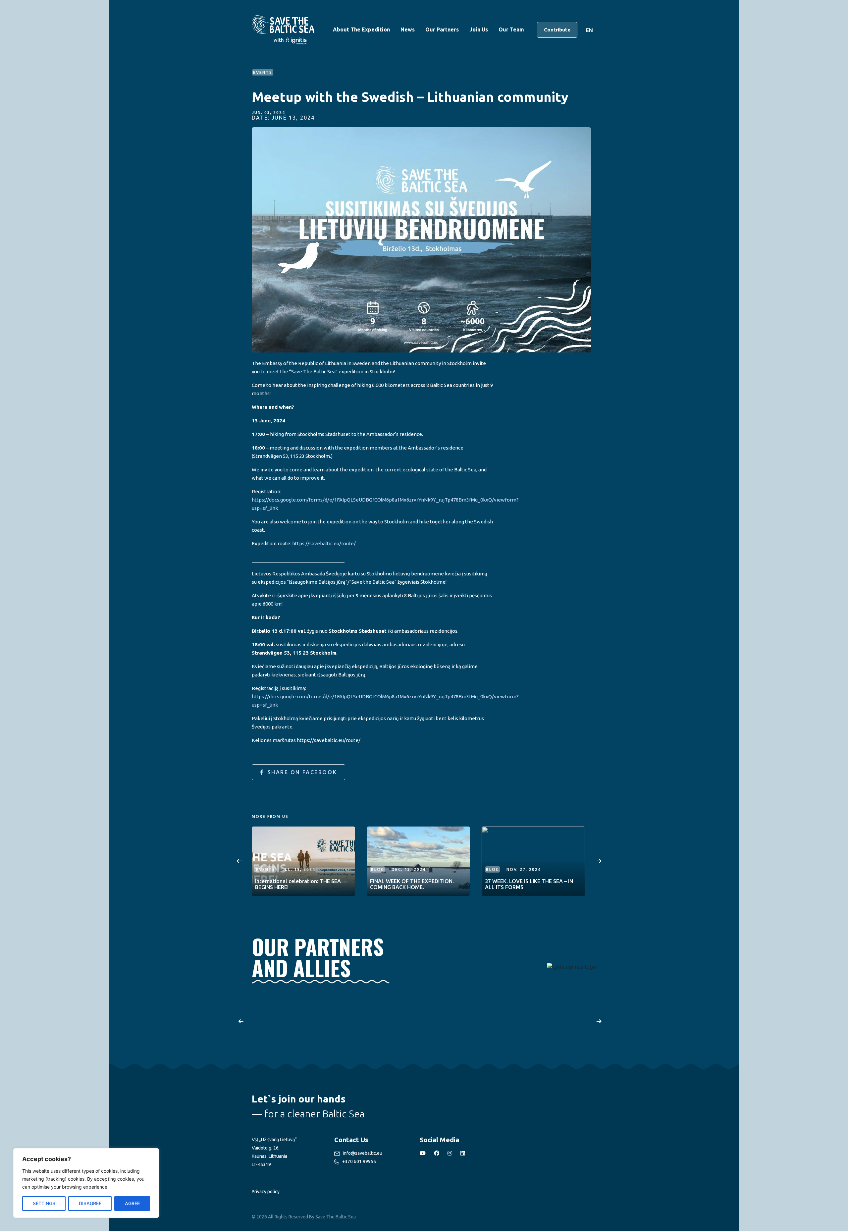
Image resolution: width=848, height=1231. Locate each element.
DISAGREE (90, 1203)
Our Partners (442, 29)
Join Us (478, 29)
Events (265, 869)
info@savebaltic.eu (362, 1153)
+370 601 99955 (358, 1161)
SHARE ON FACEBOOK (302, 772)
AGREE (132, 1203)
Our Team (511, 29)
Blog (377, 869)
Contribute (557, 29)
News (407, 29)
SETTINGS (44, 1203)
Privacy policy (266, 1191)
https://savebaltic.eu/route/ (324, 543)
